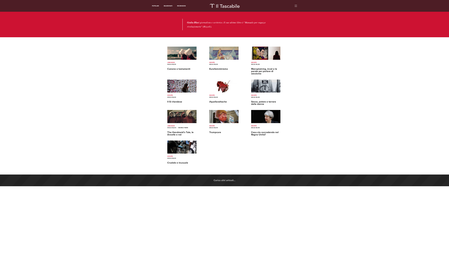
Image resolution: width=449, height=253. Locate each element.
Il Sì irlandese (174, 101)
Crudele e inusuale (177, 162)
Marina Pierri (183, 127)
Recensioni (181, 6)
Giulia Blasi (171, 64)
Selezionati (168, 6)
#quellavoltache (218, 101)
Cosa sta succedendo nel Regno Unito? (265, 133)
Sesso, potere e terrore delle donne (263, 103)
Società (212, 62)
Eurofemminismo (218, 69)
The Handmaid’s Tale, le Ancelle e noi (180, 133)
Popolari (155, 6)
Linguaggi (171, 62)
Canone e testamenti (178, 69)
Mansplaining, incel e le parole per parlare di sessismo (264, 71)
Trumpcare (215, 132)
